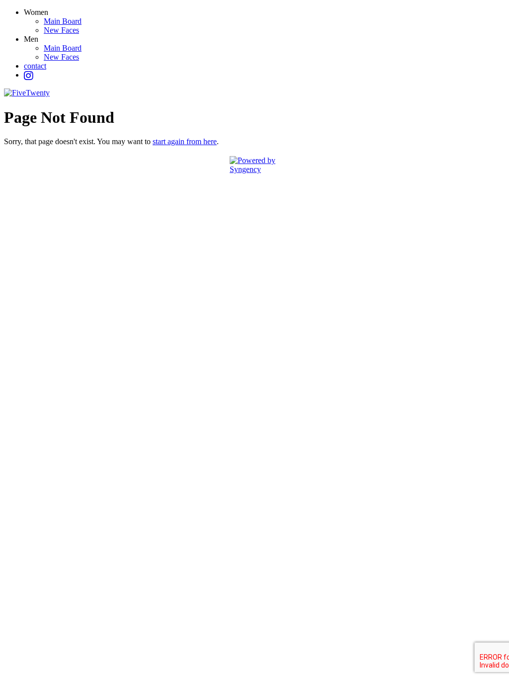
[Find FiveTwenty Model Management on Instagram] (28, 76)
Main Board (63, 21)
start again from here (185, 141)
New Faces (61, 30)
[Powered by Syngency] (254, 165)
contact (35, 66)
